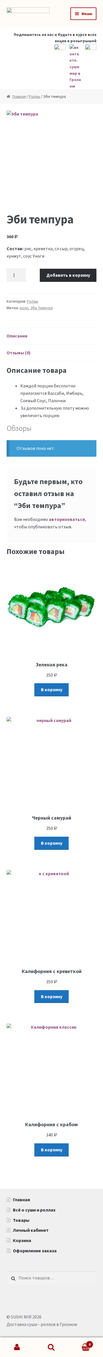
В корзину (51, 689)
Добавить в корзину (68, 275)
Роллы (34, 96)
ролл (24, 307)
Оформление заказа (35, 1250)
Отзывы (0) (19, 352)
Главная (19, 96)
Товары (21, 1220)
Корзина (22, 1240)
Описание (17, 336)
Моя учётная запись (17, 1347)
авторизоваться (67, 519)
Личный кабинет (31, 1230)
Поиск (51, 1347)
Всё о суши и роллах (34, 1210)
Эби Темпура (41, 307)
